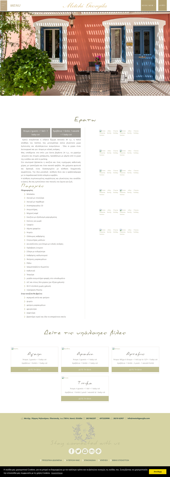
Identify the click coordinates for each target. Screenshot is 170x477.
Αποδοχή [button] (158, 472)
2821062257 (91, 418)
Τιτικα (85, 383)
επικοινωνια (90, 460)
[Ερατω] (109, 139)
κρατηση (104, 460)
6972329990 (105, 418)
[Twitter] (78, 451)
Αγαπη (34, 354)
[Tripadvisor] (92, 451)
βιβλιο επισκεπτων (120, 460)
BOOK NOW (148, 5)
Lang (162, 5)
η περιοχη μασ (73, 460)
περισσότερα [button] (56, 473)
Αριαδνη (85, 354)
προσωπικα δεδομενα (52, 460)
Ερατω (85, 432)
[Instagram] (85, 451)
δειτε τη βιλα (34, 369)
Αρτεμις (135, 354)
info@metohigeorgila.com (139, 418)
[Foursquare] (98, 451)
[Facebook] (71, 451)
